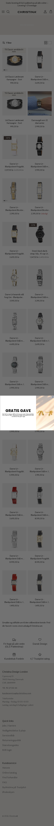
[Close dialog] (53, 397)
